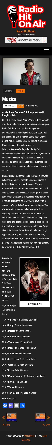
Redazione (33, 106)
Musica (20, 91)
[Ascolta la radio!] (26, 39)
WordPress (29, 435)
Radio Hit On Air (26, 31)
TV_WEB (6, 425)
